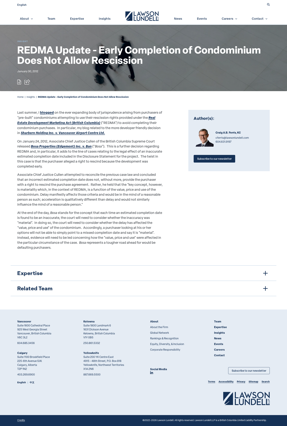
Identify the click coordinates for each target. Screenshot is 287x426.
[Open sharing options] (27, 82)
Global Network (159, 333)
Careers (227, 18)
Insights (104, 18)
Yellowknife (91, 353)
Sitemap (253, 381)
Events (202, 18)
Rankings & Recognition (164, 338)
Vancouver (24, 321)
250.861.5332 (91, 343)
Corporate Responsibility (165, 349)
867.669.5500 (91, 374)
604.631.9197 (224, 141)
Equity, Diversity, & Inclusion (167, 344)
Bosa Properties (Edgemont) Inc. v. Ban (61, 146)
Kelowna (89, 321)
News (178, 18)
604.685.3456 (26, 343)
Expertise (77, 18)
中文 (32, 382)
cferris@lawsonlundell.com (232, 138)
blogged (47, 112)
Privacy (241, 381)
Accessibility (226, 381)
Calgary (22, 353)
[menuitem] (142, 15)
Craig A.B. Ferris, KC (228, 132)
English (22, 5)
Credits (21, 420)
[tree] (143, 280)
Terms (211, 381)
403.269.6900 (26, 374)
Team (51, 18)
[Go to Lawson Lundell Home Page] (246, 398)
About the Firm (159, 327)
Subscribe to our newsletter (214, 159)
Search (266, 381)
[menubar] (143, 15)
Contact (257, 18)
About (24, 18)
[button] (268, 4)
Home (20, 96)
